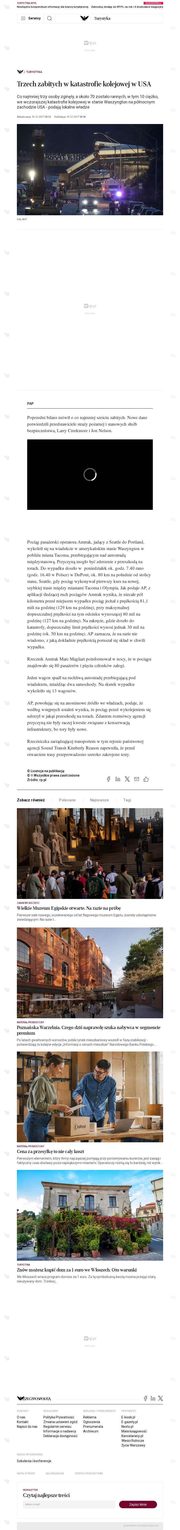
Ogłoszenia (91, 1422)
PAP (30, 403)
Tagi (127, 800)
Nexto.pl (127, 1426)
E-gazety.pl (129, 1422)
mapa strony (26, 1473)
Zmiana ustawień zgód (60, 1422)
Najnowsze (99, 800)
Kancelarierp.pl (132, 1436)
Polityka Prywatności (58, 1417)
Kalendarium (55, 1473)
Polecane (67, 800)
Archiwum (90, 1431)
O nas (21, 1417)
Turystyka (34, 72)
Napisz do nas (27, 1426)
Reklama (89, 1417)
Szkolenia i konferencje (34, 1461)
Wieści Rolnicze (132, 1440)
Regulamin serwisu (57, 1426)
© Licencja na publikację (46, 771)
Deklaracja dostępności (60, 1436)
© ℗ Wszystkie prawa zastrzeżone (53, 775)
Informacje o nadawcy (59, 1431)
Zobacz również (31, 800)
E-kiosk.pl (128, 1417)
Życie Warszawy (133, 1445)
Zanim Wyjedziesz (28, 903)
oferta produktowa (89, 1473)
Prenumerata (93, 1426)
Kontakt (22, 1422)
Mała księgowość (134, 1431)
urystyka (102, 18)
